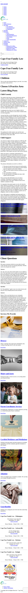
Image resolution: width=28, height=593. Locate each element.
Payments (5, 43)
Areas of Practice (7, 24)
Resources (5, 31)
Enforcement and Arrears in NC (12, 237)
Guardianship (6, 507)
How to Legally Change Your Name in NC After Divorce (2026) (14, 205)
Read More (3, 212)
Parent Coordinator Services (11, 406)
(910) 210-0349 (4, 4)
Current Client (6, 42)
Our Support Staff (10, 27)
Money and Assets (7, 374)
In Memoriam (9, 29)
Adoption (4, 474)
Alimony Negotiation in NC (11, 216)
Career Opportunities (11, 39)
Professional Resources (11, 35)
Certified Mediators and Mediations (14, 439)
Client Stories (9, 37)
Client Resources (10, 34)
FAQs (7, 33)
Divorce (3, 341)
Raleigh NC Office (10, 48)
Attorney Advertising (8, 588)
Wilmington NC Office (11, 50)
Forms (7, 38)
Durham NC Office (10, 46)
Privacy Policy (6, 586)
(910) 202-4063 (14, 533)
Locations (5, 44)
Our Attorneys (9, 26)
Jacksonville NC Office (11, 47)
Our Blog (5, 30)
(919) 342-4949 (14, 545)
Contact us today (4, 64)
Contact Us (6, 40)
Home (4, 22)
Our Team (5, 25)
